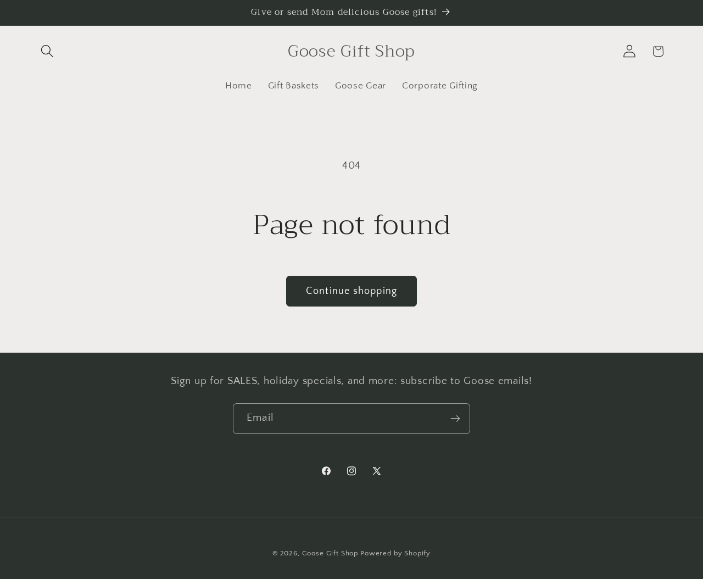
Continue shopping (351, 291)
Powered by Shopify (395, 553)
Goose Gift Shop (330, 553)
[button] (47, 51)
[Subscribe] (455, 418)
